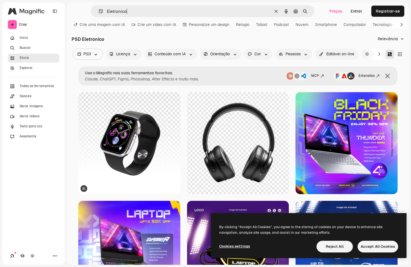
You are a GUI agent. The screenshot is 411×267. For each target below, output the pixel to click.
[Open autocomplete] (98, 11)
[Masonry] (389, 54)
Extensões (366, 75)
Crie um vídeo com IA (157, 24)
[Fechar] (387, 76)
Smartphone (326, 24)
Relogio (242, 24)
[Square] (399, 54)
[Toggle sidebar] (54, 11)
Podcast (281, 24)
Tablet (261, 24)
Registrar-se (388, 11)
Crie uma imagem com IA (102, 24)
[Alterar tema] (32, 255)
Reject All (335, 246)
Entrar (356, 11)
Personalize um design (209, 24)
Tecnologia (382, 24)
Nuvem (302, 24)
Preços (335, 11)
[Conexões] (12, 255)
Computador (355, 24)
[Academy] (22, 255)
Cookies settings (234, 246)
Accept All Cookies (378, 246)
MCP (315, 75)
